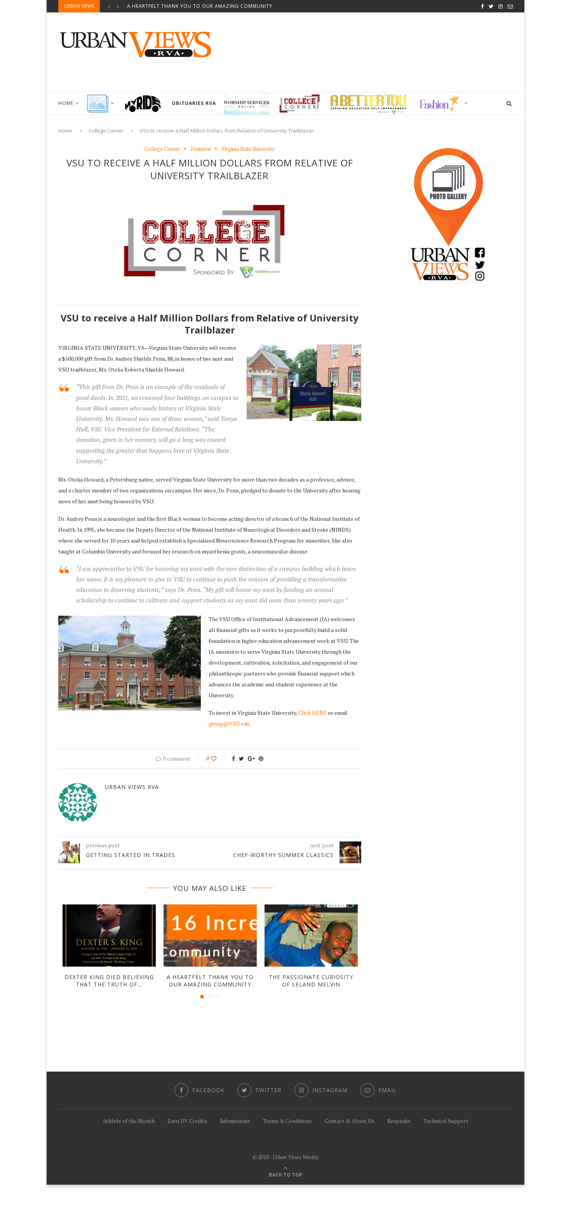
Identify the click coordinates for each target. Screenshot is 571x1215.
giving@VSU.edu (229, 723)
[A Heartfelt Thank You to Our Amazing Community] (210, 935)
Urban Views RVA (132, 787)
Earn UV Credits (187, 1120)
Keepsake (399, 1120)
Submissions (235, 1120)
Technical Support (445, 1120)
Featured (201, 149)
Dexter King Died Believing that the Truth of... (109, 980)
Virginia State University (248, 149)
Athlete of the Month (129, 1120)
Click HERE (312, 712)
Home (65, 103)
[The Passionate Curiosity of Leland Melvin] (311, 935)
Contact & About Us (349, 1120)
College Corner (106, 130)
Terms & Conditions (287, 1120)
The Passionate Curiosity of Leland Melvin (311, 980)
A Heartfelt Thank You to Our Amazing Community (199, 6)
